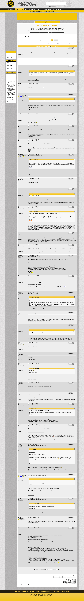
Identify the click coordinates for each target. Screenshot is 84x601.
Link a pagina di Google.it (33, 107)
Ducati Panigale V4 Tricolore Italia (58, 28)
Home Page (10, 9)
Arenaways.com (31, 495)
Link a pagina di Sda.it (37, 284)
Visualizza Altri (12, 101)
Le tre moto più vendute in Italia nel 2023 (54, 27)
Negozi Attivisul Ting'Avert (10, 69)
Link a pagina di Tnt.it (32, 172)
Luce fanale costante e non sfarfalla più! (11, 98)
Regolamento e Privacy (42, 594)
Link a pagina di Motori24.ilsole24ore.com (36, 432)
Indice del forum (21, 36)
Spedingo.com (31, 400)
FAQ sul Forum (11, 54)
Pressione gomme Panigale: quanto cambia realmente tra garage (11, 94)
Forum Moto (20, 9)
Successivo (74, 43)
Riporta (70, 48)
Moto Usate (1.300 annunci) (11, 63)
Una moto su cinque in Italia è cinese (56, 29)
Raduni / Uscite (47, 9)
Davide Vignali (43, 595)
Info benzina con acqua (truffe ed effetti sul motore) (38, 30)
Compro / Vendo (57, 9)
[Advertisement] (47, 16)
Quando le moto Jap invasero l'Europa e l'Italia (40, 29)
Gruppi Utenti (10, 57)
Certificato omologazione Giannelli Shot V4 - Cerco (11, 80)
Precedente (55, 43)
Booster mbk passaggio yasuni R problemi (11, 89)
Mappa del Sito (34, 594)
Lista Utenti (10, 55)
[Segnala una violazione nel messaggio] (73, 48)
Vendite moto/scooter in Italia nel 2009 (39, 27)
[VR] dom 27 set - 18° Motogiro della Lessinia (11, 76)
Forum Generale (28, 36)
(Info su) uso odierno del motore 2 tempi (56, 32)
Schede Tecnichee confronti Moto (11, 66)
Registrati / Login (28, 9)
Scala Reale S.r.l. (36, 595)
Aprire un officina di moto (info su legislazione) (57, 30)
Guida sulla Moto (38, 9)
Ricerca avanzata (52, 6)
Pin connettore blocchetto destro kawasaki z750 (11, 85)
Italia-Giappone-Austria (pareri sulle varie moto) (39, 32)
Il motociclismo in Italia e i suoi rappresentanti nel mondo (40, 28)
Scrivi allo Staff (50, 594)
